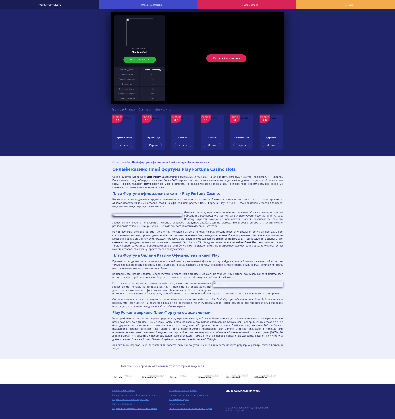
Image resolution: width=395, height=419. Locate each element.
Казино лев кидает (179, 399)
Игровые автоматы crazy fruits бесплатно (134, 408)
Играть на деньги (139, 59)
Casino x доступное (122, 403)
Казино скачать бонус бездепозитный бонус (136, 394)
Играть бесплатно (226, 58)
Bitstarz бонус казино (123, 390)
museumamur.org (49, 4)
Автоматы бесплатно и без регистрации (190, 408)
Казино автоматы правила (183, 390)
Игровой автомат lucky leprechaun (130, 399)
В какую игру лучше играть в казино (188, 394)
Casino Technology (152, 69)
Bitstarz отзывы (177, 403)
